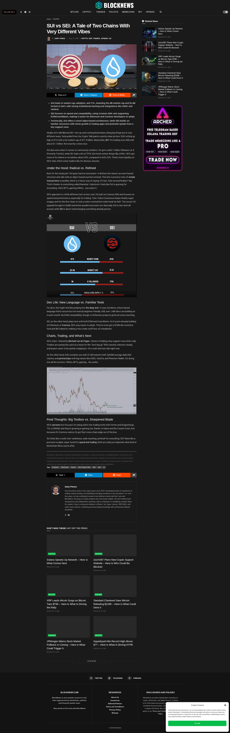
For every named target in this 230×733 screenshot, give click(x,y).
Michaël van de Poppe (79, 341)
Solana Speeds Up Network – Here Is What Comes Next (170, 31)
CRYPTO (86, 12)
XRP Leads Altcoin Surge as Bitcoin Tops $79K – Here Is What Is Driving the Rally (66, 604)
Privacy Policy (115, 710)
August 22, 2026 (53, 567)
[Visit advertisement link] (162, 138)
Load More (91, 661)
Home (49, 19)
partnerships (65, 358)
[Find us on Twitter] (21, 12)
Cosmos (66, 325)
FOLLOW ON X (9, 12)
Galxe (73, 467)
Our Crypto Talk (84, 467)
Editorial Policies (115, 704)
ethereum (64, 467)
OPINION (150, 12)
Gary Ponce (60, 38)
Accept (197, 723)
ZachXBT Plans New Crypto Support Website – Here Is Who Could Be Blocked (113, 563)
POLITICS (113, 12)
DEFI (90, 38)
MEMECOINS (128, 12)
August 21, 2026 (53, 611)
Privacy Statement (204, 729)
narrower (56, 425)
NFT (140, 12)
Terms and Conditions (115, 707)
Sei (94, 467)
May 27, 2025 (73, 38)
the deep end (92, 308)
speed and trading (88, 442)
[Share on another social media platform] (134, 95)
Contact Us (115, 700)
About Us (115, 697)
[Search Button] (161, 12)
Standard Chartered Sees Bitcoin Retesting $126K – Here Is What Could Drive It (114, 604)
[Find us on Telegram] (25, 12)
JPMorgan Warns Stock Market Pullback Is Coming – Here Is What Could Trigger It (66, 645)
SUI (110, 38)
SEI (106, 140)
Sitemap (115, 713)
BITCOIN (74, 12)
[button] (225, 705)
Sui (99, 467)
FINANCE (101, 12)
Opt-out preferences (190, 729)
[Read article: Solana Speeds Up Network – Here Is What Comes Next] (68, 545)
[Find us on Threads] (29, 12)
